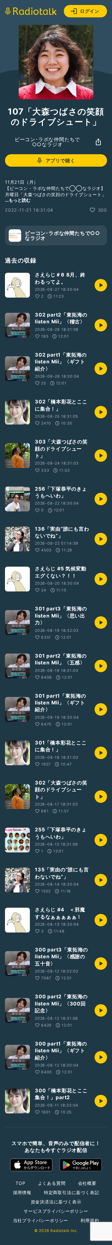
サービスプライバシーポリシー (56, 1211)
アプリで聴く (60, 161)
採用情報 (22, 1192)
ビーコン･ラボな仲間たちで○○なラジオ (47, 141)
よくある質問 (52, 1183)
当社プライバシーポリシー (40, 1220)
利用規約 (90, 1220)
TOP (20, 1183)
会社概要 (87, 1183)
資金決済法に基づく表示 (56, 1201)
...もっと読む (17, 200)
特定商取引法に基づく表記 (71, 1192)
